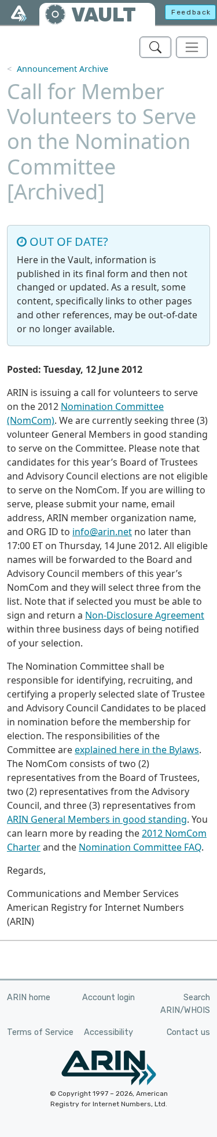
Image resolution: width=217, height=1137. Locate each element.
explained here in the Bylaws (137, 749)
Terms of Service (40, 1032)
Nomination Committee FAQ (140, 847)
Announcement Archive (62, 68)
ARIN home (28, 997)
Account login (108, 997)
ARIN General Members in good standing (97, 819)
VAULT (103, 15)
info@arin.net (102, 531)
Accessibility (108, 1032)
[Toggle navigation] (192, 47)
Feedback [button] (191, 12)
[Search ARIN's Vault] (155, 47)
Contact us (188, 1032)
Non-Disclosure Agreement (144, 615)
